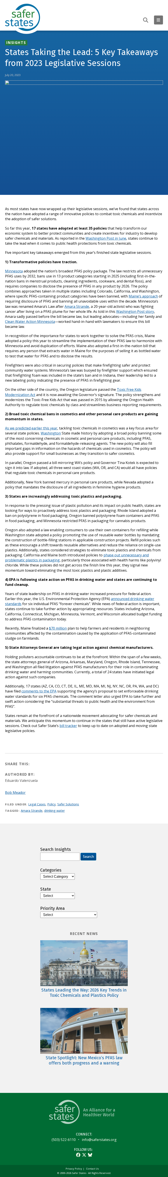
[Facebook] (78, 1155)
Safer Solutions (68, 804)
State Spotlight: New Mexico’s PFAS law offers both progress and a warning (84, 1060)
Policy (51, 804)
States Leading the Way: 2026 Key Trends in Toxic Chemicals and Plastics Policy (84, 993)
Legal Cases (37, 804)
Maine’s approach (143, 296)
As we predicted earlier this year (31, 428)
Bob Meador (15, 792)
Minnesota (14, 271)
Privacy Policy (74, 1168)
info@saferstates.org (99, 1139)
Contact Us (92, 1168)
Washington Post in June (106, 238)
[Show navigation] (158, 20)
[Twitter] (84, 1155)
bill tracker (68, 725)
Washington (51, 433)
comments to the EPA (38, 691)
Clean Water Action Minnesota (30, 321)
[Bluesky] (90, 1155)
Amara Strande (77, 306)
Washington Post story (135, 311)
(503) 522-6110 (64, 1139)
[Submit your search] (145, 20)
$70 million (58, 628)
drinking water (54, 810)
